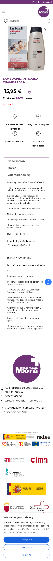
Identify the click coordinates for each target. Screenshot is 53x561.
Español (47, 2)
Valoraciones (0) (18, 175)
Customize (26, 547)
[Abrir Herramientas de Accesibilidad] (48, 282)
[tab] (26, 161)
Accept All (26, 539)
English (36, 2)
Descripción (16, 161)
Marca (11, 168)
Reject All (26, 555)
